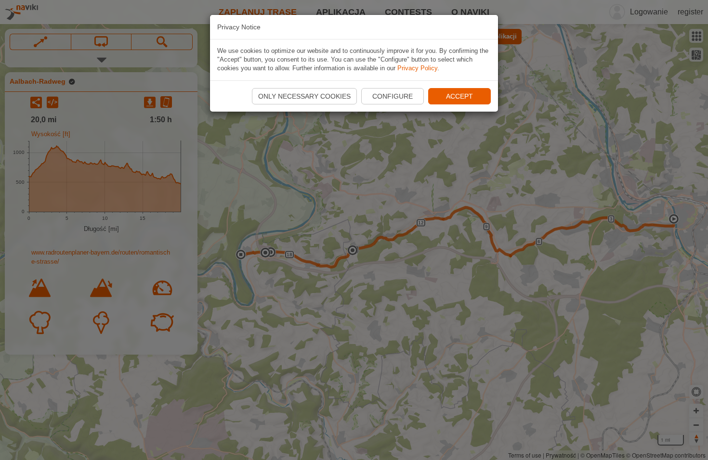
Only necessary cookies (304, 96)
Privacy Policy (417, 68)
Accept (459, 96)
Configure (392, 96)
